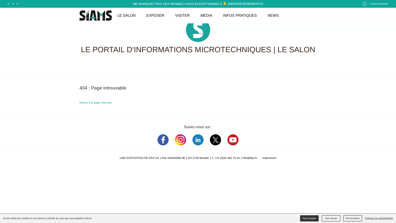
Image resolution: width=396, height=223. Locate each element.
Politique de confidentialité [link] (379, 218)
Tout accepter (309, 218)
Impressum (269, 158)
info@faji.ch (250, 158)
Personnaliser (353, 218)
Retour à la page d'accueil (96, 102)
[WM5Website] (96, 15)
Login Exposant (378, 4)
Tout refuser (331, 218)
